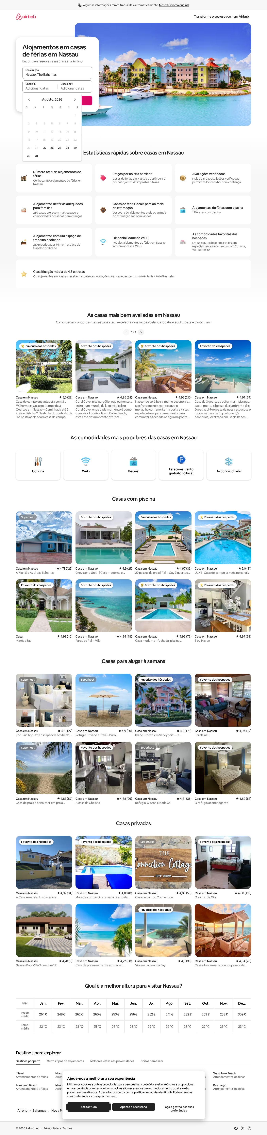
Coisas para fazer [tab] (152, 1061)
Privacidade (51, 1128)
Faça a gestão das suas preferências (178, 1108)
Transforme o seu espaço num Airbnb (221, 16)
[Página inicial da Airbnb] (26, 16)
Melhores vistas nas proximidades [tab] (112, 1061)
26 (52, 148)
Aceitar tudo (88, 1107)
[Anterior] (126, 332)
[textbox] (39, 88)
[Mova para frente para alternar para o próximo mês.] (75, 99)
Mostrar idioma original (174, 5)
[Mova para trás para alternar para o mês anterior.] (29, 99)
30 (28, 156)
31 (36, 156)
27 (59, 148)
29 (75, 148)
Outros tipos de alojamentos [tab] (65, 1061)
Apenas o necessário (133, 1107)
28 (67, 148)
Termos (67, 1128)
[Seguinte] (141, 332)
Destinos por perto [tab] (28, 1061)
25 (44, 148)
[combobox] (57, 74)
